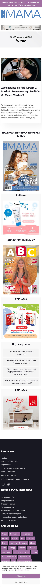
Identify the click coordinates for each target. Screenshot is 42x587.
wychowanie (24, 557)
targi (35, 552)
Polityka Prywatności (9, 461)
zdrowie (32, 548)
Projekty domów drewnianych (13, 510)
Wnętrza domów (7, 500)
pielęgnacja (26, 534)
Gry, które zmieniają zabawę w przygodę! (21, 353)
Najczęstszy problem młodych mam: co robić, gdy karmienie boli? (21, 381)
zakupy (12, 548)
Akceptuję (21, 576)
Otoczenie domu (8, 504)
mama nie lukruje (21, 552)
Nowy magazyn (7, 507)
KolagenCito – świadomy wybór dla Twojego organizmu (21, 361)
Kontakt (4, 458)
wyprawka (6, 552)
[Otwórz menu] (3, 21)
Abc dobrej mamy (8, 520)
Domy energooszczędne (11, 514)
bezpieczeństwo (9, 557)
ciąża (4, 534)
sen (22, 538)
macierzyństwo (25, 561)
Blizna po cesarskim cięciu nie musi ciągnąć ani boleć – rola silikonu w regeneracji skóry (21, 371)
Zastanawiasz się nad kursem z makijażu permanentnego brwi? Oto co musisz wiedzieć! (20, 91)
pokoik (14, 538)
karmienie (14, 534)
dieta (4, 543)
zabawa (22, 548)
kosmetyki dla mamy (18, 543)
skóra (32, 543)
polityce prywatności (22, 570)
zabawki (30, 538)
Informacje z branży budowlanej (14, 517)
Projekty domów (7, 497)
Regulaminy (6, 465)
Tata (4, 548)
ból (13, 561)
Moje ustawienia (21, 582)
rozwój (5, 538)
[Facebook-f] (3, 484)
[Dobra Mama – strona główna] (21, 14)
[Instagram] (8, 484)
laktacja (5, 561)
